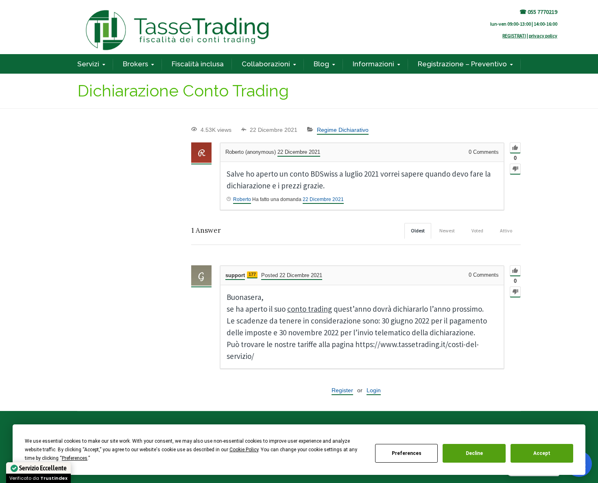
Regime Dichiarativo (343, 130)
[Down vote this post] (515, 169)
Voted (477, 230)
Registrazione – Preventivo (462, 64)
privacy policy (543, 36)
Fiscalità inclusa (198, 64)
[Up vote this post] (515, 147)
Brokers (135, 64)
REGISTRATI (514, 36)
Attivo (506, 230)
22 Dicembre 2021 (323, 199)
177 (252, 274)
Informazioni (373, 64)
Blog (321, 64)
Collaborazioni (266, 64)
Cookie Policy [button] (243, 449)
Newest (447, 230)
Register (342, 390)
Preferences (406, 453)
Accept (541, 453)
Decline (474, 453)
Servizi (88, 64)
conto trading (309, 309)
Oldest (418, 230)
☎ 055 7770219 (538, 11)
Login (374, 390)
